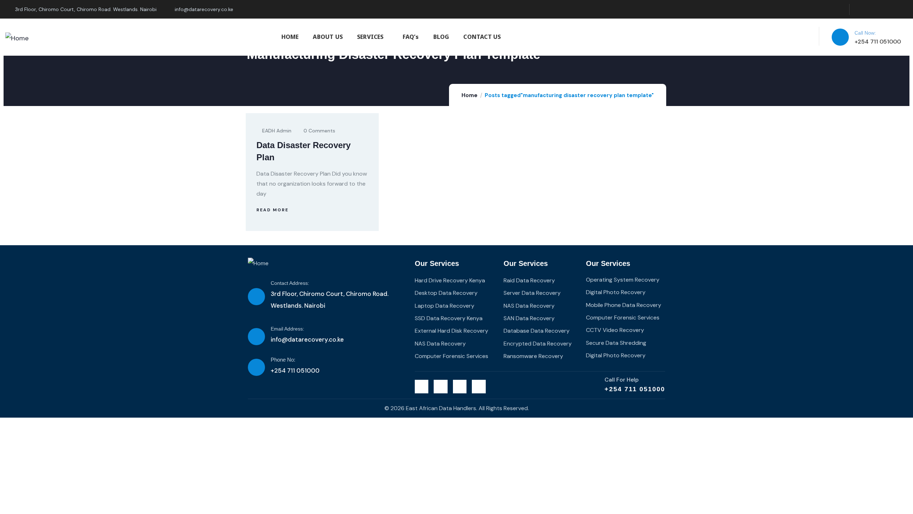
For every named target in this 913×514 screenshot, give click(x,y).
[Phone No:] (256, 367)
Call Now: (865, 33)
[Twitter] (858, 9)
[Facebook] (873, 9)
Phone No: (283, 360)
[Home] (17, 38)
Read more (272, 210)
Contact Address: (290, 283)
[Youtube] (902, 9)
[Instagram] (887, 9)
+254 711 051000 (635, 389)
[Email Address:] (256, 336)
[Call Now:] (840, 37)
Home (469, 95)
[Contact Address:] (256, 296)
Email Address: (287, 329)
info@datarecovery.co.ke (307, 339)
